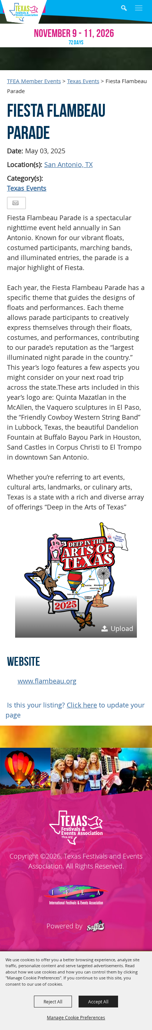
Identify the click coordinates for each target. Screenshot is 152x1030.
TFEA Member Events (34, 81)
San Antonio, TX (68, 164)
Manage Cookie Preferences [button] (76, 1017)
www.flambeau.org (47, 680)
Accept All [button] (98, 1002)
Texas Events (83, 81)
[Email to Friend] (15, 203)
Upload (122, 628)
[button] (129, 9)
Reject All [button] (53, 1002)
